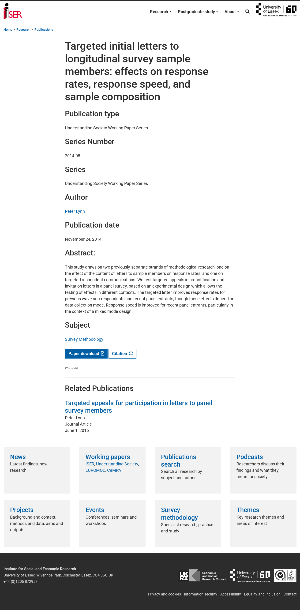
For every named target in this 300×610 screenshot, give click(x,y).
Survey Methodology (84, 339)
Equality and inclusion (262, 594)
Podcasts (249, 457)
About (230, 11)
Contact (290, 594)
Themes (247, 510)
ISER (90, 463)
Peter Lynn (75, 211)
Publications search (178, 460)
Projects (22, 510)
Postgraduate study (196, 11)
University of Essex (276, 11)
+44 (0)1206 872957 (21, 581)
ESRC (202, 575)
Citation (120, 353)
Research (159, 11)
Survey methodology (179, 513)
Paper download (84, 353)
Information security (200, 594)
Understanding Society (117, 463)
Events (95, 510)
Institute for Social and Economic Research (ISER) (13, 11)
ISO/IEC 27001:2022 (285, 575)
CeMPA (114, 470)
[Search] (247, 11)
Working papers (108, 457)
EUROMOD (95, 470)
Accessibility (230, 594)
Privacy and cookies (164, 594)
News (18, 457)
